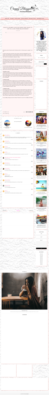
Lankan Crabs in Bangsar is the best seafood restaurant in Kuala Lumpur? (41, 143)
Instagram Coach (40, 18)
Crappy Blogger (27, 393)
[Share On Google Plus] (29, 112)
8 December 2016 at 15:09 (7, 186)
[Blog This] (32, 112)
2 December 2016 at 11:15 (7, 158)
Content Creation (24, 18)
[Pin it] (30, 112)
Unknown (6, 190)
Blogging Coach (32, 18)
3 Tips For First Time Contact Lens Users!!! (41, 160)
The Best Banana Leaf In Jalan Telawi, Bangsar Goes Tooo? (41, 225)
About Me (7, 18)
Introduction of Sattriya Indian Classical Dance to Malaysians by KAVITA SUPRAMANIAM (41, 209)
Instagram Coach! (24, 310)
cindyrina (6, 146)
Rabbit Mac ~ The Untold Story (41, 176)
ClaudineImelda (7, 168)
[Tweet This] (26, 112)
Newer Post (4, 210)
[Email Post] (8, 113)
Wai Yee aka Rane (7, 185)
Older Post (31, 210)
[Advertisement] (18, 219)
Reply (32, 139)
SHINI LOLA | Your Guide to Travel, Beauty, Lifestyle (12, 157)
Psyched (12, 18)
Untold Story (17, 18)
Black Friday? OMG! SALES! (41, 192)
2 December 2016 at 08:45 (7, 147)
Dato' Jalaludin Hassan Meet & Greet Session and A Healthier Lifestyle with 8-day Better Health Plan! (41, 126)
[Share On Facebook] (27, 112)
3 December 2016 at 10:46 (7, 169)
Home (18, 210)
